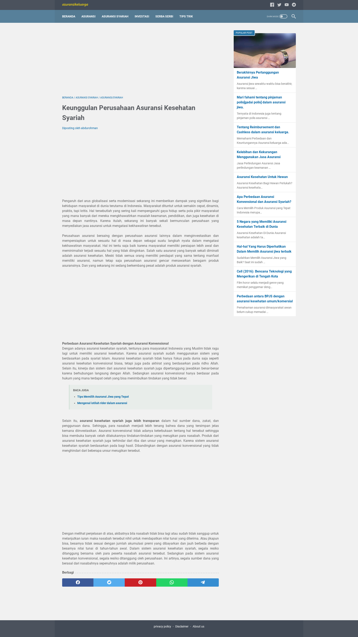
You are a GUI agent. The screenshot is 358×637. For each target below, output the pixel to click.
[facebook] (77, 582)
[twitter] (109, 582)
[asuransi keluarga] (77, 5)
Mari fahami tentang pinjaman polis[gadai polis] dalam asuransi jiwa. (261, 102)
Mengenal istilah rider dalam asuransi (102, 403)
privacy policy (162, 626)
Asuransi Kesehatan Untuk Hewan (262, 177)
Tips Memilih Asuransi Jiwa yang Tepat (103, 396)
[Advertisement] (140, 59)
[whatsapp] (171, 582)
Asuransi (88, 16)
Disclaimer (182, 626)
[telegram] (203, 582)
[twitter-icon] (279, 5)
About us (198, 626)
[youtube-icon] (287, 5)
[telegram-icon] (294, 5)
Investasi (142, 16)
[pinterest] (140, 582)
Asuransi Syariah (115, 16)
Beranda (68, 16)
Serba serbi (164, 16)
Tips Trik (186, 16)
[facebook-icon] (272, 5)
